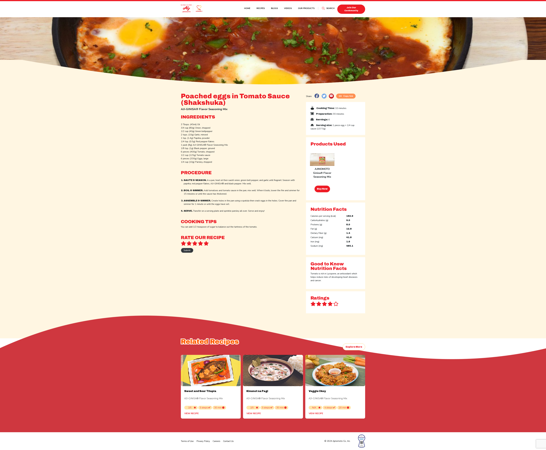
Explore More (354, 347)
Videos (288, 8)
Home (247, 8)
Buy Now (322, 189)
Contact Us (228, 441)
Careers (216, 441)
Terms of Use (187, 441)
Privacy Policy (203, 441)
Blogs (274, 8)
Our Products (306, 8)
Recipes (261, 8)
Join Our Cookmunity (351, 9)
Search (330, 8)
